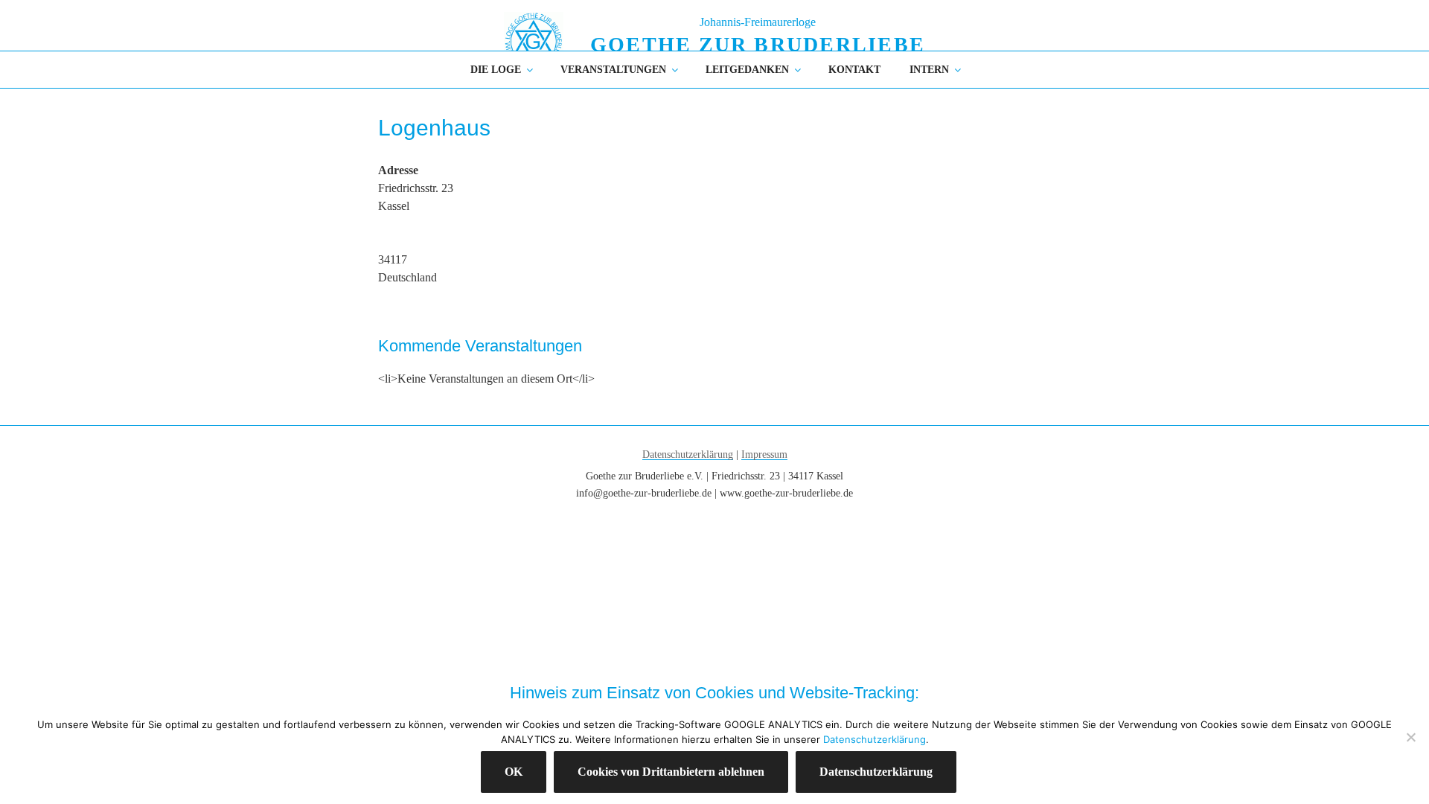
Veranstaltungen (613, 69)
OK (513, 771)
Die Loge (495, 69)
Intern (929, 69)
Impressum (764, 454)
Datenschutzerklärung (687, 454)
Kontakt (854, 69)
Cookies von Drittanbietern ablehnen (671, 771)
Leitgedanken (747, 69)
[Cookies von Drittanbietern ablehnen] (1410, 737)
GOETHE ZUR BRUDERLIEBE (757, 44)
